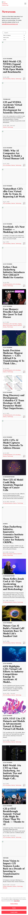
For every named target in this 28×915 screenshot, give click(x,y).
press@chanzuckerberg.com (10, 24)
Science (13, 78)
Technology (18, 78)
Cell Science (6, 323)
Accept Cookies (14, 912)
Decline (14, 908)
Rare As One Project (7, 325)
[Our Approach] (5, 3)
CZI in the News (7, 78)
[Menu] (25, 4)
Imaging (19, 323)
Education (9, 886)
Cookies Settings (14, 903)
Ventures (5, 888)
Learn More (16, 900)
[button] (14, 35)
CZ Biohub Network (7, 284)
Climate (5, 886)
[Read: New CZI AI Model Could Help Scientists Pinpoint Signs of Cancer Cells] (14, 482)
